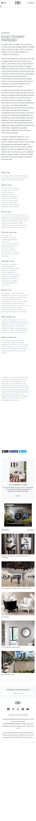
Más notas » (31, 513)
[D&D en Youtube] (28, 693)
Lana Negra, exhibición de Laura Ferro (16, 572)
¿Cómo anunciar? (13, 698)
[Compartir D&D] (18, 693)
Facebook (14, 435)
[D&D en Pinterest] (23, 693)
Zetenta (32, 726)
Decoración (5, 33)
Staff (20, 698)
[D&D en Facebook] (13, 693)
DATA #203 (5, 600)
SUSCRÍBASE (31, 3)
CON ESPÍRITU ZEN (7, 658)
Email (6, 435)
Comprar (18, 479)
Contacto (25, 698)
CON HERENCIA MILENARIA (10, 631)
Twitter (23, 435)
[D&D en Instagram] (8, 693)
